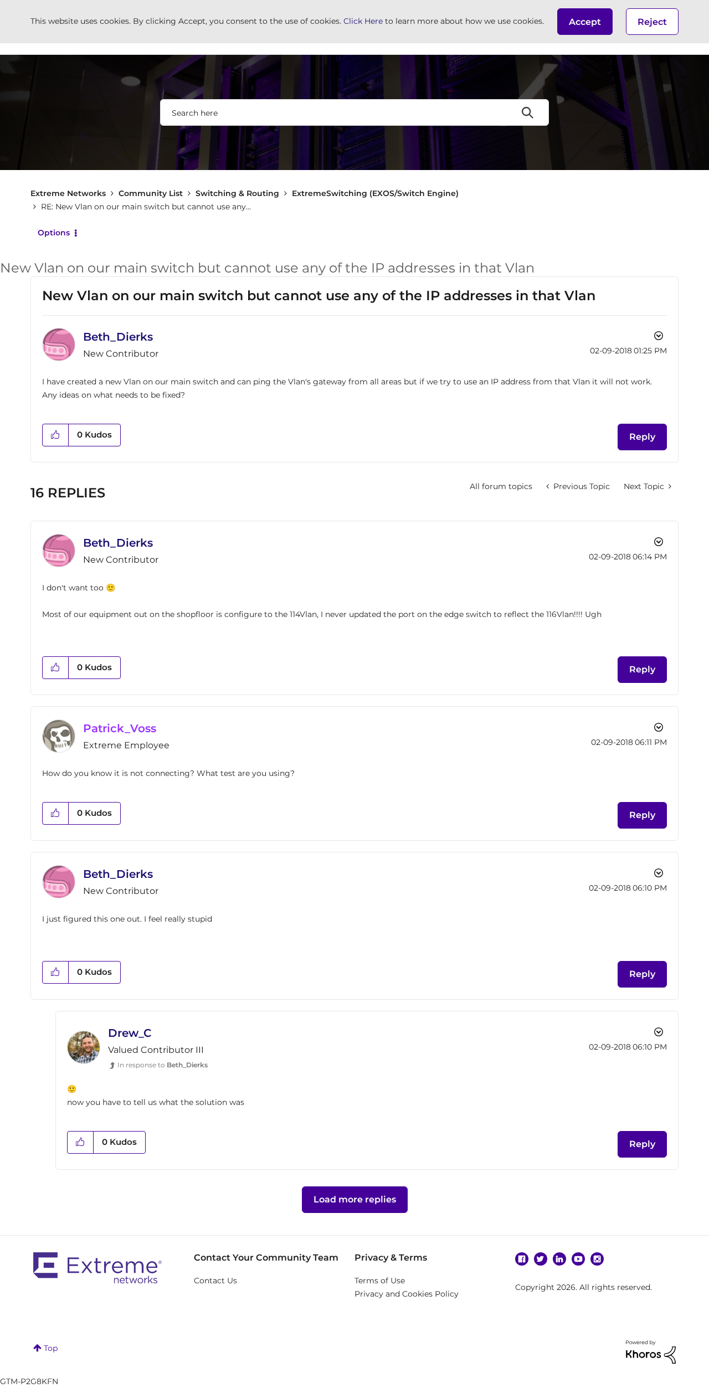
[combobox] (354, 112)
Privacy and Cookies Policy (406, 1294)
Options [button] (54, 233)
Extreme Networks (68, 193)
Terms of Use (379, 1281)
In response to (162, 1065)
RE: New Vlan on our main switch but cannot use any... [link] (146, 207)
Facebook (521, 1259)
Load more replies (355, 1199)
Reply (642, 436)
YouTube (578, 1259)
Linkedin (559, 1259)
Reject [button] (652, 22)
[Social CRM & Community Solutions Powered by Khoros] (651, 1351)
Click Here (363, 21)
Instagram (597, 1259)
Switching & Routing (237, 193)
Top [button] (51, 1348)
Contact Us (215, 1281)
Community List (151, 193)
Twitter (540, 1259)
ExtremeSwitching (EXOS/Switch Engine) (375, 193)
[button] (585, 21)
